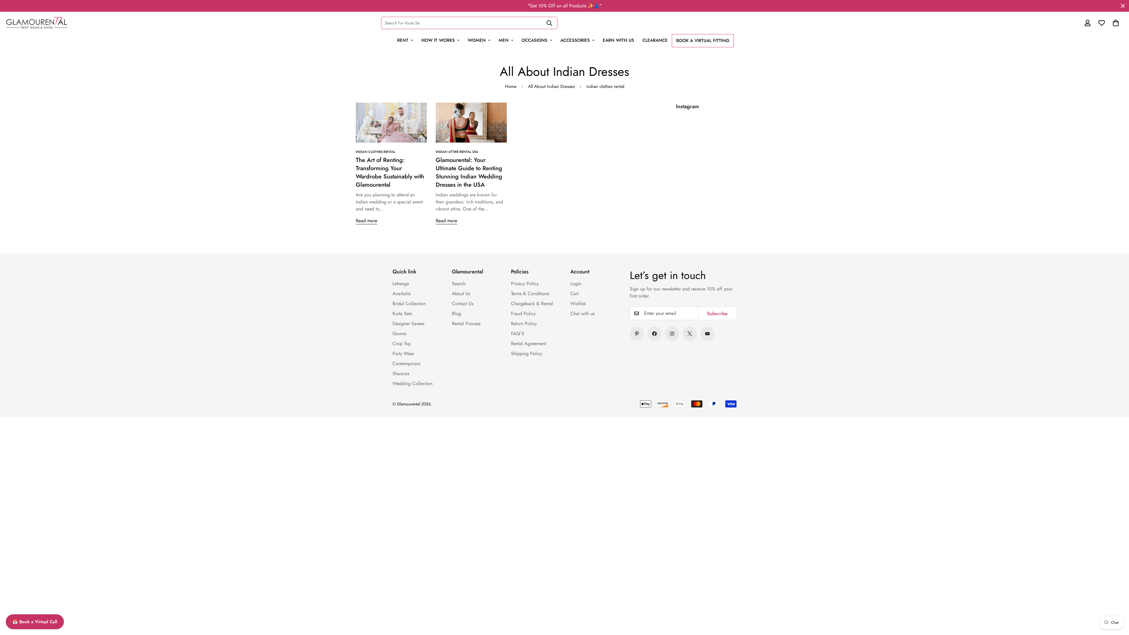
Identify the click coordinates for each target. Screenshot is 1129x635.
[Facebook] (654, 334)
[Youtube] (707, 334)
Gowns (399, 333)
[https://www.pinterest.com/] (637, 334)
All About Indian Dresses (551, 86)
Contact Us (462, 303)
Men (504, 40)
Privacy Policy (525, 283)
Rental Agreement (528, 343)
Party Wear (403, 353)
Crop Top (402, 343)
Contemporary (406, 363)
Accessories (575, 40)
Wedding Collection (412, 383)
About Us (461, 293)
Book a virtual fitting (702, 40)
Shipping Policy (526, 353)
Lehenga (401, 283)
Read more (366, 220)
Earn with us (618, 40)
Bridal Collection (409, 303)
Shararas (401, 373)
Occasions (534, 40)
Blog (456, 313)
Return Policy (524, 323)
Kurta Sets (402, 313)
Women (477, 40)
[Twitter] (690, 334)
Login (575, 283)
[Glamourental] (36, 23)
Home (511, 86)
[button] (1116, 23)
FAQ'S (517, 333)
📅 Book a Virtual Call (34, 622)
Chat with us (582, 313)
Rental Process (466, 323)
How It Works (438, 40)
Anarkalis (401, 293)
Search (458, 283)
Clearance (655, 40)
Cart (574, 293)
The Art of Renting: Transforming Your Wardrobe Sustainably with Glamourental (390, 172)
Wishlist (578, 303)
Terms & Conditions (530, 293)
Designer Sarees (408, 323)
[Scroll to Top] (1112, 590)
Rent (402, 40)
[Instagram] (672, 334)
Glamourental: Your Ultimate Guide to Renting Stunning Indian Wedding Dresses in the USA (469, 172)
